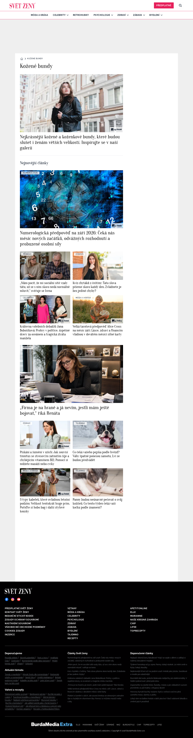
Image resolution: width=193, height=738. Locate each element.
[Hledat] (180, 5)
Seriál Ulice (30, 677)
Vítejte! (20, 664)
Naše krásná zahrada (144, 619)
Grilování (29, 664)
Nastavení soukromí (18, 623)
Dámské (110, 725)
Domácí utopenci (23, 709)
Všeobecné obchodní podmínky (25, 627)
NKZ (118, 725)
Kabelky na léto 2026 (29, 680)
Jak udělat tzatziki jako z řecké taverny (40, 703)
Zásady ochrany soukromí (22, 619)
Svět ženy (99, 725)
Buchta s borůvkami (13, 703)
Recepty (73, 638)
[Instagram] (12, 599)
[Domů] (23, 5)
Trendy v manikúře (12, 674)
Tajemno (73, 634)
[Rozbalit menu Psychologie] (111, 15)
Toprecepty (138, 631)
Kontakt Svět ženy (17, 612)
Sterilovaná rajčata (37, 694)
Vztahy (72, 608)
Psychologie (102, 15)
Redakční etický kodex (19, 616)
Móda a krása (39, 15)
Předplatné (163, 5)
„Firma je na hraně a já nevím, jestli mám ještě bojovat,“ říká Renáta (95, 685)
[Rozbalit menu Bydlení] (161, 15)
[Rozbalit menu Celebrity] (67, 15)
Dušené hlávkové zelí (14, 706)
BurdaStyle (128, 725)
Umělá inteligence (45, 677)
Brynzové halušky (48, 700)
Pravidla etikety (11, 658)
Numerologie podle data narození (36, 661)
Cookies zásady (15, 631)
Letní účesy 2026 (47, 680)
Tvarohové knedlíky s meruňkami (26, 697)
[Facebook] (6, 599)
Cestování (15, 661)
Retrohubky (81, 15)
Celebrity (59, 15)
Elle (133, 612)
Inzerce (10, 634)
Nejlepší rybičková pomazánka (26, 700)
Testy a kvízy (42, 658)
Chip (133, 623)
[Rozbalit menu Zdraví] (127, 15)
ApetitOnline (138, 608)
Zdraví (121, 15)
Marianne (136, 616)
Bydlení (154, 15)
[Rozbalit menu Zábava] (143, 15)
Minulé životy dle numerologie (35, 674)
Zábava (137, 15)
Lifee (133, 627)
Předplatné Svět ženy (19, 608)
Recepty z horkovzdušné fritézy (46, 709)
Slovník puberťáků (27, 658)
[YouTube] (19, 599)
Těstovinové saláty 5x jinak (16, 694)
